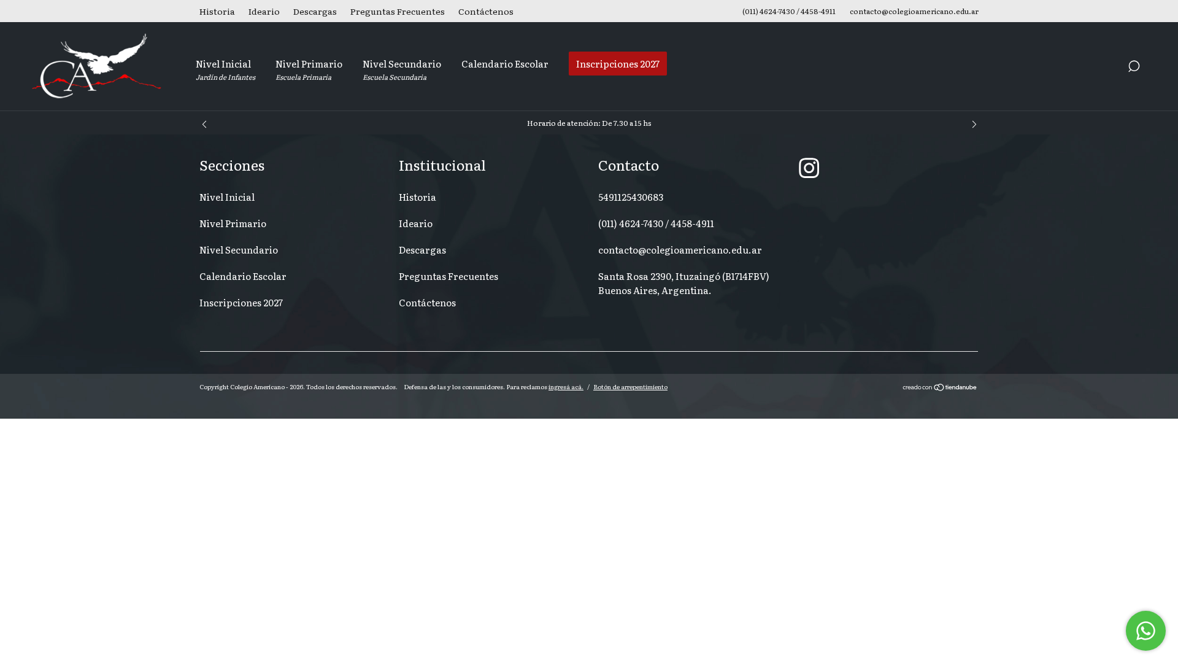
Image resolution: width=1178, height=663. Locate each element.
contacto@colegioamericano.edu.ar (680, 249)
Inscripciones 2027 (618, 63)
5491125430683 (630, 197)
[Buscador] (1133, 67)
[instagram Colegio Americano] (809, 167)
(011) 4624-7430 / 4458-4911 (656, 223)
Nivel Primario (308, 69)
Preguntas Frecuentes (397, 11)
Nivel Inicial (225, 69)
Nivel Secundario (402, 69)
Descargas (315, 11)
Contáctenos (486, 11)
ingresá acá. (566, 386)
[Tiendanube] (940, 388)
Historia (217, 11)
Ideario (264, 11)
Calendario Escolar (505, 63)
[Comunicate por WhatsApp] (1146, 631)
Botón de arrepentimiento (630, 386)
